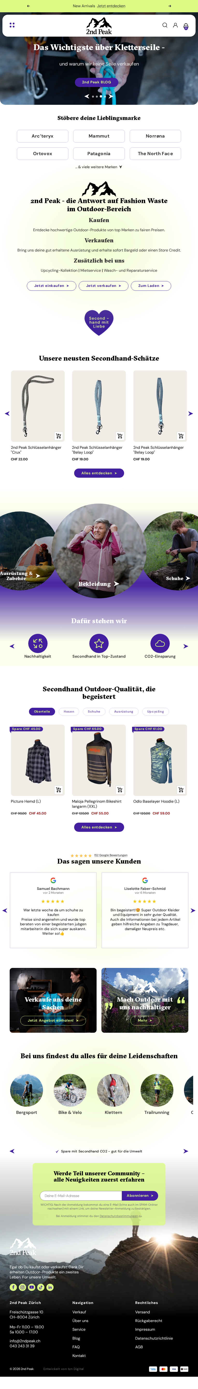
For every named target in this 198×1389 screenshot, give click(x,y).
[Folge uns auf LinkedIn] (50, 1287)
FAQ (76, 1347)
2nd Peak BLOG (52, 82)
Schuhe (94, 711)
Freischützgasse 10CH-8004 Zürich (26, 1315)
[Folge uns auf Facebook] (13, 1287)
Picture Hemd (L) (26, 801)
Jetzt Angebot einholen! (51, 1020)
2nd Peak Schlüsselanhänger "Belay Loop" (97, 450)
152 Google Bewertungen (110, 855)
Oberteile (42, 711)
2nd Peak (27, 1369)
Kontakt (79, 1355)
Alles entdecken (96, 473)
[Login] (175, 25)
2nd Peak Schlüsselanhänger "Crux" (36, 450)
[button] (87, 96)
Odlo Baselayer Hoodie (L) (156, 801)
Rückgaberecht (148, 1320)
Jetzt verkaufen (101, 285)
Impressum (145, 1329)
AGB (139, 1347)
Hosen (69, 711)
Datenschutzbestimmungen (119, 1216)
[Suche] (165, 26)
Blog (76, 1338)
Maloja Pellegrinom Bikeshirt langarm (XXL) (96, 804)
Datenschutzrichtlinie (154, 1338)
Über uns (80, 1320)
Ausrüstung (124, 711)
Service (78, 1329)
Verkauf (79, 1312)
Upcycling (155, 711)
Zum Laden (148, 285)
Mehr (129, 6)
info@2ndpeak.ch (25, 1340)
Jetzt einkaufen (49, 285)
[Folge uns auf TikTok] (40, 1287)
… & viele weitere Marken (96, 167)
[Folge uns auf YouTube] (31, 1287)
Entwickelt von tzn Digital (63, 1369)
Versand (142, 1312)
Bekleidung (95, 584)
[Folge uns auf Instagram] (22, 1287)
